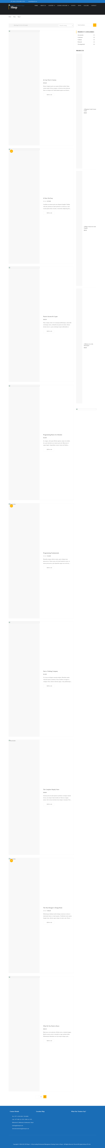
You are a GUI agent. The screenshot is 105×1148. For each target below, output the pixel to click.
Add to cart (49, 94)
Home (36, 5)
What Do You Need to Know (51, 1026)
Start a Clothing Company (50, 671)
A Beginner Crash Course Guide (90, 110)
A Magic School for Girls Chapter (90, 227)
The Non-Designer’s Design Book (52, 908)
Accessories (80, 35)
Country (50, 5)
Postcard (80, 42)
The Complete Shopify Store (51, 789)
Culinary (80, 39)
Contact (93, 5)
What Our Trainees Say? (78, 1111)
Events (73, 5)
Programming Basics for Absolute (52, 435)
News (79, 5)
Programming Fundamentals (51, 553)
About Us (43, 5)
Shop (14, 16)
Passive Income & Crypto (50, 316)
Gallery (86, 5)
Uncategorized (81, 44)
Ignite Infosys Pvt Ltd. (85, 1144)
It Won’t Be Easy (48, 198)
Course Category (62, 5)
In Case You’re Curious (49, 80)
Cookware (80, 37)
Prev (37, 1096)
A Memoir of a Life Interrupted (88, 344)
